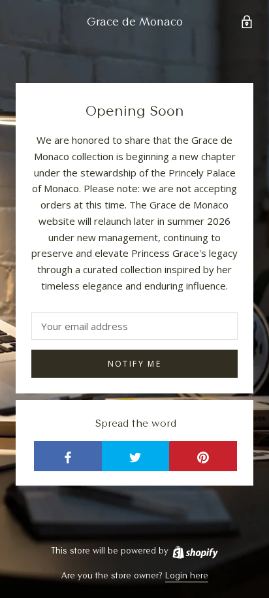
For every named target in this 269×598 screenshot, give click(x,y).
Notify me (135, 363)
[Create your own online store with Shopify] (194, 550)
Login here (186, 575)
